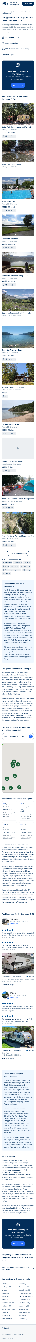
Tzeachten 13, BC (25, 1299)
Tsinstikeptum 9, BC (25, 1303)
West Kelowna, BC (8, 1303)
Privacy (10, 1338)
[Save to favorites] (32, 955)
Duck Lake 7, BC (24, 1312)
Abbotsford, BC (7, 1293)
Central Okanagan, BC (26, 1296)
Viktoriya (14, 919)
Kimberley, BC (6, 1315)
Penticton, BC (6, 1306)
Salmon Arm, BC (7, 1312)
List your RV (28, 3)
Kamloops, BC (6, 1287)
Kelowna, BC (6, 1284)
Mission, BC (5, 1296)
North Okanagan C (7, 13)
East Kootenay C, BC (8, 1309)
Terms (4, 1338)
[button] (18, 764)
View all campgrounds (18, 553)
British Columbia (25, 12)
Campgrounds (6, 12)
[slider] (8, 930)
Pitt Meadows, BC (25, 1293)
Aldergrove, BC (24, 1306)
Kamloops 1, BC (24, 1318)
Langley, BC (6, 1290)
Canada (15, 12)
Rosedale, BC (23, 1309)
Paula (13, 993)
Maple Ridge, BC (24, 1290)
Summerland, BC (7, 1318)
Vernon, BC (5, 1299)
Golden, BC (22, 1315)
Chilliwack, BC (23, 1284)
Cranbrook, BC (24, 1287)
